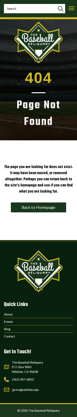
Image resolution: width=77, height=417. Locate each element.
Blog (7, 329)
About (8, 314)
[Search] (60, 9)
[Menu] (71, 8)
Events (8, 321)
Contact (9, 336)
